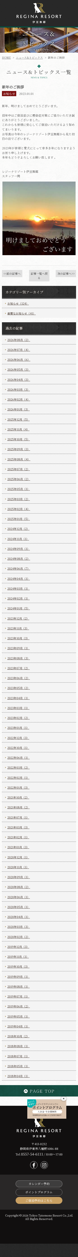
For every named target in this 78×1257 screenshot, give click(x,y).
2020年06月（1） (18, 897)
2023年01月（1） (18, 728)
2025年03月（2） (18, 499)
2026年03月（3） (18, 389)
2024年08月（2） (18, 559)
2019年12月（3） (18, 947)
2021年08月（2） (18, 807)
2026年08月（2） (18, 340)
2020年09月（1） (18, 877)
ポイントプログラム (39, 1192)
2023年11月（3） (18, 628)
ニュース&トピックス (29, 58)
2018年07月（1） (18, 1056)
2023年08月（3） (18, 658)
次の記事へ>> (66, 273)
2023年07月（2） (18, 668)
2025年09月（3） (18, 449)
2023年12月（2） (18, 618)
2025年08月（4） (18, 459)
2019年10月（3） (18, 966)
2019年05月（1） (18, 1016)
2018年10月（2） (18, 1036)
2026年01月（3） (18, 409)
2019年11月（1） (18, 957)
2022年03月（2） (18, 767)
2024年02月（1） (18, 598)
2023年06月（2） (18, 678)
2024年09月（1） (18, 549)
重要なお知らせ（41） (21, 313)
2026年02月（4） (18, 399)
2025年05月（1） (18, 489)
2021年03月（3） (18, 827)
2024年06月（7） (18, 568)
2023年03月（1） (18, 708)
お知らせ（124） (18, 303)
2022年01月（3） (18, 787)
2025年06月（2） (18, 479)
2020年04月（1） (18, 917)
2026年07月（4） (18, 350)
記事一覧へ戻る (39, 275)
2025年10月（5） (18, 439)
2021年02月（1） (18, 837)
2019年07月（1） (18, 996)
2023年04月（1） (18, 698)
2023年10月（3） (18, 638)
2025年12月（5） (18, 419)
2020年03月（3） (18, 927)
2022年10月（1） (18, 748)
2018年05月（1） (18, 1066)
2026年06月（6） (18, 360)
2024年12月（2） (18, 529)
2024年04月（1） (18, 579)
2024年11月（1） (18, 539)
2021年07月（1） (18, 817)
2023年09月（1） (18, 648)
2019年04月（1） (18, 1026)
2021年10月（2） (18, 797)
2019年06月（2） (18, 1006)
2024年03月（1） (18, 588)
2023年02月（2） (18, 718)
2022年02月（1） (18, 778)
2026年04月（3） (18, 380)
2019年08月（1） (18, 986)
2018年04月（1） (18, 1076)
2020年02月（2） (18, 937)
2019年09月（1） (18, 977)
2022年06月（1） (18, 758)
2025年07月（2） (18, 469)
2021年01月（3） (18, 847)
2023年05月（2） (18, 688)
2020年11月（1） (18, 867)
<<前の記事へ (12, 273)
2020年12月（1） (18, 857)
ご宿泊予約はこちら (39, 1200)
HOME (6, 58)
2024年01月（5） (18, 608)
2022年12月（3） (18, 738)
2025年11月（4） (18, 429)
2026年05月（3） (18, 369)
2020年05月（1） (18, 907)
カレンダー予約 (39, 1183)
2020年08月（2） (18, 887)
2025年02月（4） (18, 509)
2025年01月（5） (18, 519)
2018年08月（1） (18, 1046)
